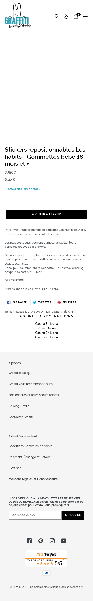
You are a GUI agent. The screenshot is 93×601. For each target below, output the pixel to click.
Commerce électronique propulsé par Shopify (56, 587)
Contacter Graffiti (21, 417)
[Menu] (85, 16)
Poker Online (47, 328)
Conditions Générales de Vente (30, 446)
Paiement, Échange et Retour (29, 457)
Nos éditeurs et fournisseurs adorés (34, 395)
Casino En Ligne (46, 323)
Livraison (15, 468)
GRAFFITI (24, 587)
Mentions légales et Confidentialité (33, 479)
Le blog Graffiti (19, 406)
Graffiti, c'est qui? (21, 373)
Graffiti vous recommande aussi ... (32, 384)
